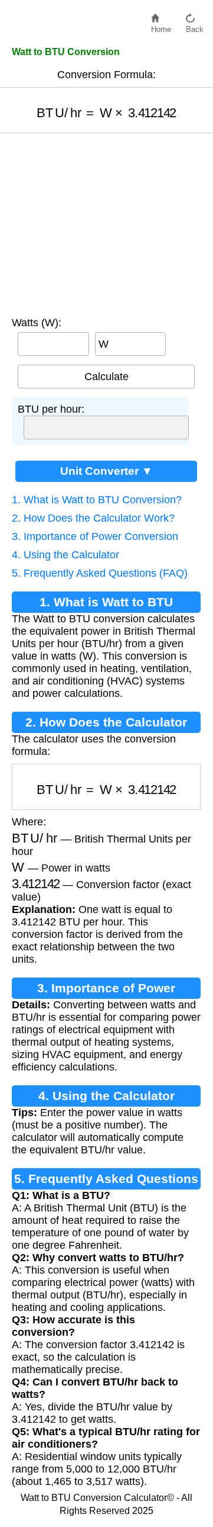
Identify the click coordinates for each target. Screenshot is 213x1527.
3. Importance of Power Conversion (95, 536)
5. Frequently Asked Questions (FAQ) (100, 573)
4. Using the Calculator (65, 555)
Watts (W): (36, 323)
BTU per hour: (51, 409)
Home (161, 26)
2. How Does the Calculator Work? (93, 518)
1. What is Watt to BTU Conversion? (97, 500)
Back (195, 26)
